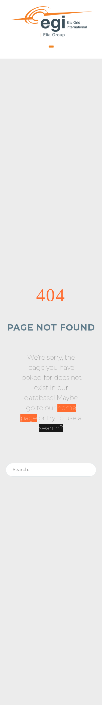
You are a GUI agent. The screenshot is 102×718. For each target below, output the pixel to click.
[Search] (90, 470)
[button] (51, 46)
